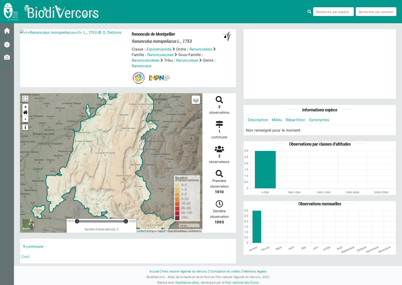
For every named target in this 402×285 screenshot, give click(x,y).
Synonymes (319, 119)
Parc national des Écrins (242, 282)
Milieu (277, 119)
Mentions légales (255, 271)
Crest (25, 257)
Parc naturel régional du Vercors (184, 271)
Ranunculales (200, 49)
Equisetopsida (159, 49)
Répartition (295, 119)
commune (33, 246)
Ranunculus (141, 65)
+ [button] (25, 106)
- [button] (25, 118)
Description (258, 119)
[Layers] (196, 100)
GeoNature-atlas (187, 282)
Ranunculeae (187, 60)
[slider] (77, 221)
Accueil (154, 271)
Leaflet (141, 231)
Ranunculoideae (145, 60)
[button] (25, 113)
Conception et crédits (225, 271)
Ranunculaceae (160, 54)
